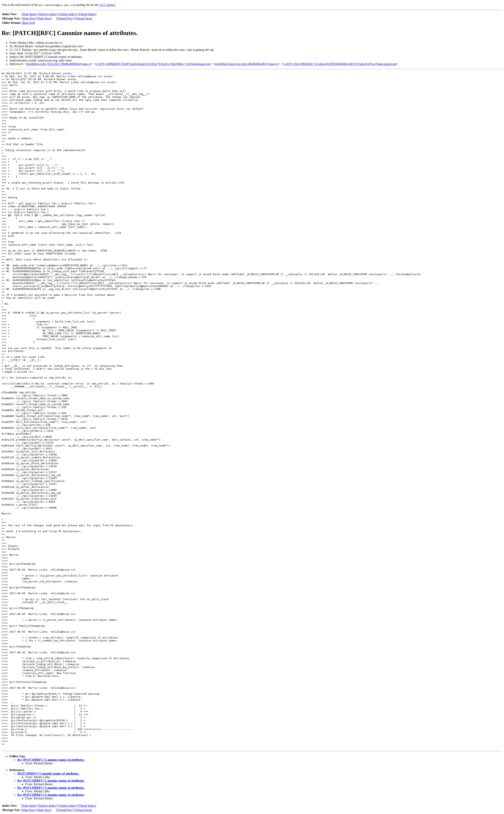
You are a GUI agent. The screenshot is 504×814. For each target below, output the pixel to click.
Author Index (67, 14)
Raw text (28, 22)
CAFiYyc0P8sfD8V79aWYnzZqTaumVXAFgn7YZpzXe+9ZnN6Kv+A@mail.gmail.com (152, 64)
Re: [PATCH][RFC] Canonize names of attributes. (51, 759)
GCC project (107, 4)
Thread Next (83, 18)
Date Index (29, 14)
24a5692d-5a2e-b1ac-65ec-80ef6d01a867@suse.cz (246, 64)
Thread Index (87, 14)
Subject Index (47, 14)
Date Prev (29, 18)
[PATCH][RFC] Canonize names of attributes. (48, 773)
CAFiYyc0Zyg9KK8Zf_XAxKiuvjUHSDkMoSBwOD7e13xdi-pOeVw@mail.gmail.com (340, 64)
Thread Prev (64, 18)
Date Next (44, 18)
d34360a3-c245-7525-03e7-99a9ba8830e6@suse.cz (58, 64)
